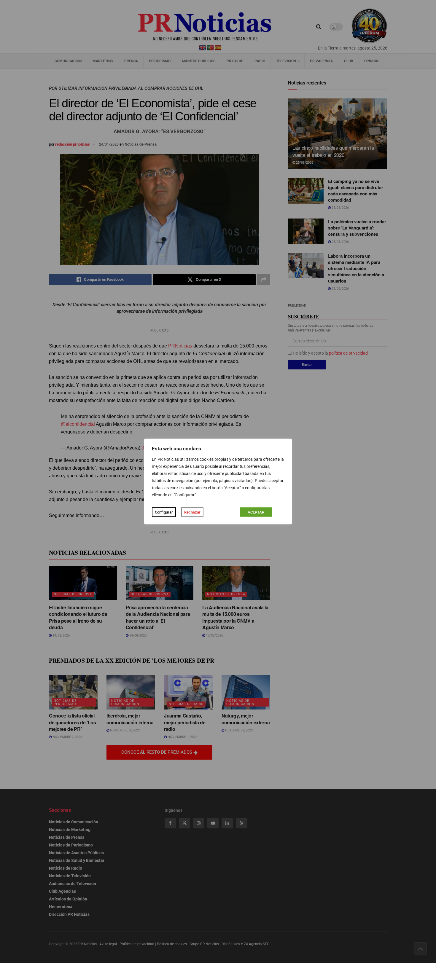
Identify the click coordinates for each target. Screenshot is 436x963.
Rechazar (192, 512)
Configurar (164, 512)
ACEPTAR (256, 512)
